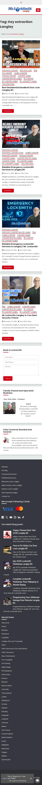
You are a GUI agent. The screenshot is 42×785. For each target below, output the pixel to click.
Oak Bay (5, 711)
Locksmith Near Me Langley (12, 78)
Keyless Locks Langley (10, 489)
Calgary (4, 752)
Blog (35, 70)
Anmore (4, 678)
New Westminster (8, 656)
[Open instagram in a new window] (15, 518)
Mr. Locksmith (28, 78)
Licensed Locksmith (9, 76)
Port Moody (6, 663)
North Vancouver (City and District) (14, 649)
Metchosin (5, 748)
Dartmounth (6, 760)
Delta (4, 645)
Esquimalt (5, 715)
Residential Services (9, 478)
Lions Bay (5, 689)
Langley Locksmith (20, 73)
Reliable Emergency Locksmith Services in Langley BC (18, 168)
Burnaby (5, 630)
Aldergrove (6, 700)
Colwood (5, 723)
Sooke (4, 741)
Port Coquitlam (7, 660)
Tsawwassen (7, 693)
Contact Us (6, 496)
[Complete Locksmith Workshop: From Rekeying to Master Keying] (7, 582)
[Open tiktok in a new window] (23, 518)
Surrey (4, 626)
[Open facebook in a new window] (3, 518)
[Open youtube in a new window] (11, 518)
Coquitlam (5, 637)
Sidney (4, 726)
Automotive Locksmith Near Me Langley (16, 232)
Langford (5, 719)
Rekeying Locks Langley (10, 481)
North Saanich (7, 737)
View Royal (6, 730)
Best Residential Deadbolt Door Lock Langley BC (21, 88)
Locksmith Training (8, 161)
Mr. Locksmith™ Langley (28, 81)
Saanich (4, 708)
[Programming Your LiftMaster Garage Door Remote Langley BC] (7, 601)
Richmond (5, 634)
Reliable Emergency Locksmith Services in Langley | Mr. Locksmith (20, 245)
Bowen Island (7, 686)
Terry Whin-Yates (8, 84)
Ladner (4, 697)
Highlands (5, 745)
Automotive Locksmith (10, 70)
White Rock (6, 674)
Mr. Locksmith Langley (10, 81)
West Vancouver (8, 652)
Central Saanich (7, 734)
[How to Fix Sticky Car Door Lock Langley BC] (7, 549)
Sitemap (5, 467)
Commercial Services (9, 474)
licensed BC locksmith (9, 155)
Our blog (5, 470)
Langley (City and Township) (12, 641)
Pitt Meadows (7, 671)
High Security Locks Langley (12, 485)
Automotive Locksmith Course (12, 152)
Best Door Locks (26, 70)
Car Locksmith (7, 73)
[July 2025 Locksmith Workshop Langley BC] (7, 565)
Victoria (4, 704)
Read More (8, 111)
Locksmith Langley (24, 76)
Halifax (4, 756)
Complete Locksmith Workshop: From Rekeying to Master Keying (25, 582)
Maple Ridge (6, 667)
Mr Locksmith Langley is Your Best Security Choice (19, 316)
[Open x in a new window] (7, 518)
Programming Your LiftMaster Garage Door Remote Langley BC (26, 600)
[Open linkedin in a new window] (19, 518)
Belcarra (5, 682)
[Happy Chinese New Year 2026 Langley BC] (7, 534)
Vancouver (5, 623)
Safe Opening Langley (10, 493)
